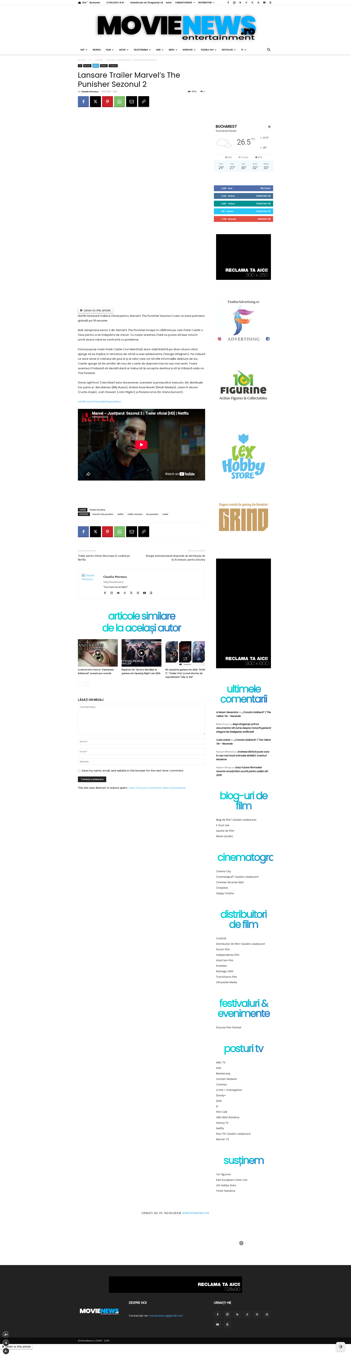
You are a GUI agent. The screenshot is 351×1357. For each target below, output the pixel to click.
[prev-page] (80, 684)
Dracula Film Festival (228, 1027)
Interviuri (188, 49)
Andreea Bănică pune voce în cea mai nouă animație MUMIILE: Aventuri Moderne (242, 755)
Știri (95, 65)
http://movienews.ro (113, 582)
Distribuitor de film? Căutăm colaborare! (240, 944)
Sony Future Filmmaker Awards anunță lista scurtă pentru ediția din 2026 (242, 771)
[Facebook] (228, 2)
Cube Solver (223, 740)
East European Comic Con (232, 1180)
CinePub (221, 938)
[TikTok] (246, 2)
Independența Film (227, 955)
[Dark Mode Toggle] (341, 1347)
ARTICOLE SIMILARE (141, 617)
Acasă (81, 59)
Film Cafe (221, 1112)
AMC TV (220, 1062)
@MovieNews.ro (196, 1213)
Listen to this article (97, 310)
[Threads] (270, 2)
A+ (6, 1334)
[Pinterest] (107, 101)
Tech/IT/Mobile (141, 49)
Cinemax (221, 1084)
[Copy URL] (143, 101)
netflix (120, 514)
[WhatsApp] (119, 101)
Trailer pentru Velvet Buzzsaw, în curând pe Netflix (104, 557)
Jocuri (122, 49)
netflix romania (134, 514)
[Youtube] (264, 2)
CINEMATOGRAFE (183, 2)
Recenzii (97, 49)
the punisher (152, 514)
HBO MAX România (227, 1117)
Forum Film (223, 949)
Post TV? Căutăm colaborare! (233, 1133)
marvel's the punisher (102, 514)
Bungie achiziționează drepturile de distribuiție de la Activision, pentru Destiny (175, 557)
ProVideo (221, 965)
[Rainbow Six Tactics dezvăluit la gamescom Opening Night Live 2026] (141, 653)
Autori (169, 2)
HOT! (82, 49)
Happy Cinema (225, 893)
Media (171, 49)
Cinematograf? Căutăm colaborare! (237, 876)
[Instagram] (234, 2)
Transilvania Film (226, 976)
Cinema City (223, 871)
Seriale (98, 59)
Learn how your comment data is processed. (157, 788)
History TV (222, 1122)
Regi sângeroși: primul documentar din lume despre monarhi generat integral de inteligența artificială (243, 728)
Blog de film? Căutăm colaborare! (236, 819)
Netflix (220, 1128)
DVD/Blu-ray (207, 49)
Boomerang (223, 1073)
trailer (165, 514)
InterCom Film (224, 960)
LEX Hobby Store (226, 1185)
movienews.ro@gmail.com (166, 1316)
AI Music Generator (227, 712)
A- (6, 1351)
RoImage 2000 (224, 971)
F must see (222, 825)
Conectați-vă (263, 195)
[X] (252, 2)
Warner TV (222, 1139)
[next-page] (86, 684)
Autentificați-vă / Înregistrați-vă (146, 2)
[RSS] (240, 2)
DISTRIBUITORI (205, 2)
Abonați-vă (264, 219)
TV (242, 49)
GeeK (158, 49)
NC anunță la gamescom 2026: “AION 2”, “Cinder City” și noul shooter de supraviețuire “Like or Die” (185, 673)
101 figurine (223, 1174)
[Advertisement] (141, 495)
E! (217, 1106)
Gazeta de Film (225, 830)
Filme (108, 49)
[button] (268, 50)
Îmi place (266, 188)
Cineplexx (222, 887)
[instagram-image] (22, 1243)
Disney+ (221, 1095)
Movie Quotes (224, 836)
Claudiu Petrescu (89, 91)
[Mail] (119, 593)
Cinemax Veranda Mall (230, 882)
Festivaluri (227, 49)
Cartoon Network (226, 1079)
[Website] (258, 2)
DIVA (219, 1101)
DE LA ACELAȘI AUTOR (141, 629)
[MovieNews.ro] (175, 25)
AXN (218, 1068)
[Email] (131, 101)
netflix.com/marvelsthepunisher (99, 401)
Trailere (113, 65)
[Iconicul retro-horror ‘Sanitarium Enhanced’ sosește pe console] (98, 653)
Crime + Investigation (229, 1090)
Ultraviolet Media (226, 982)
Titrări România (225, 1190)
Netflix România (97, 509)
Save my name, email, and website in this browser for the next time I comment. (133, 770)
